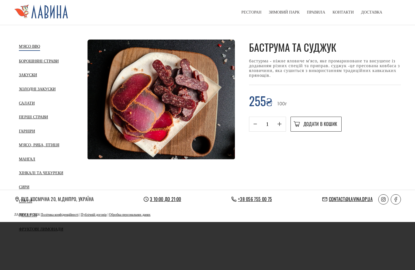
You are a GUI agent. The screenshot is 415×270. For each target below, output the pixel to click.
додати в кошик (320, 124)
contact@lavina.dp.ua (351, 199)
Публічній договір (94, 215)
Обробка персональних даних (129, 215)
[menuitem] (251, 12)
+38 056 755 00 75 (255, 199)
